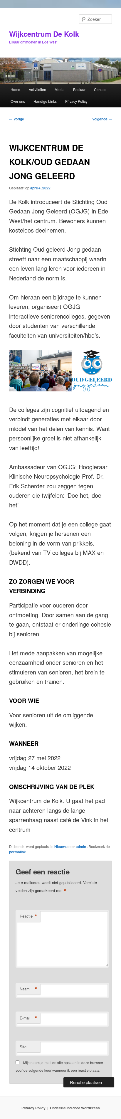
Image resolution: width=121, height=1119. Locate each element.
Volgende (102, 119)
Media (60, 89)
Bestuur (79, 89)
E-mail (28, 1018)
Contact (100, 89)
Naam (28, 989)
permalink (18, 851)
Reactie (28, 916)
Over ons (18, 101)
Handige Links (45, 101)
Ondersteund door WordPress (75, 1107)
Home (15, 89)
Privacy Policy (76, 101)
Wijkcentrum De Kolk (44, 34)
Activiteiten (37, 89)
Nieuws (60, 846)
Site (23, 1046)
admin (81, 846)
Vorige (16, 119)
